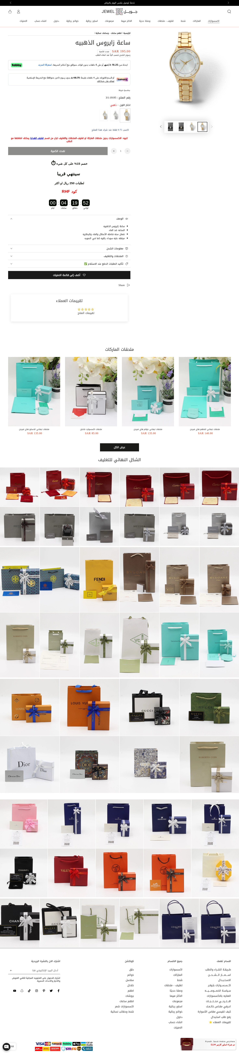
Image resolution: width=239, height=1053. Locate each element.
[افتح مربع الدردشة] (6, 1047)
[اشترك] (10, 970)
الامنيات (178, 1027)
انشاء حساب (175, 1022)
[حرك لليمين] (11, 3)
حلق (131, 969)
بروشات (130, 995)
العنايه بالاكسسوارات (219, 995)
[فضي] (114, 115)
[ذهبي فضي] (103, 115)
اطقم (131, 990)
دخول (179, 1017)
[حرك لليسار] (228, 3)
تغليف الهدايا (37, 138)
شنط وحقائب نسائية (122, 1011)
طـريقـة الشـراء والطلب (218, 969)
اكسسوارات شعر (124, 1006)
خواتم (130, 974)
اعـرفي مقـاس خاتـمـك (218, 1006)
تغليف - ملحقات (173, 985)
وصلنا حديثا (176, 990)
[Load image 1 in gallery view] (202, 127)
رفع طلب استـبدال (221, 1017)
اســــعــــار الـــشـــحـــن (219, 974)
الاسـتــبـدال (224, 980)
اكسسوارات (175, 969)
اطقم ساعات (127, 1001)
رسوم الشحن (124, 55)
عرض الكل (119, 447)
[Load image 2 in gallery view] (192, 127)
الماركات (177, 974)
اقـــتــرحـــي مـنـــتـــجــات (218, 1001)
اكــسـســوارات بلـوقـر (219, 985)
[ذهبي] (125, 115)
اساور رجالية (175, 1006)
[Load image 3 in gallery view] (181, 127)
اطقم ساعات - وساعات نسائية (108, 33)
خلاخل (130, 985)
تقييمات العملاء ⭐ (220, 1022)
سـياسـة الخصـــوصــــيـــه (218, 990)
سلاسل (130, 980)
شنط (179, 980)
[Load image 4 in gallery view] (170, 127)
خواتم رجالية (175, 1011)
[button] (229, 11)
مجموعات (177, 1001)
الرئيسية (126, 33)
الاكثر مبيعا (176, 995)
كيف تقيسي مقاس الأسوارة (214, 1011)
